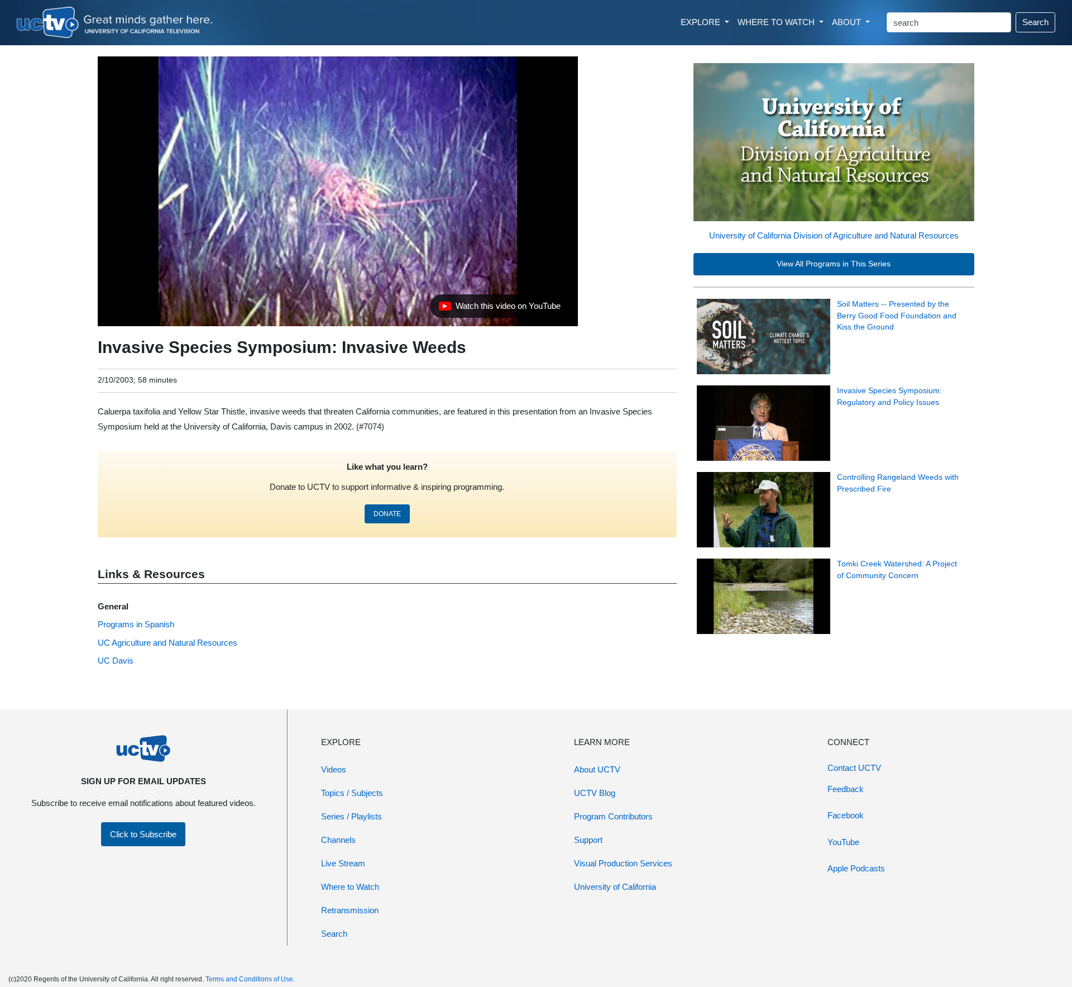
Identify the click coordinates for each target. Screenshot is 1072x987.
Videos (333, 769)
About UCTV (597, 769)
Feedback (845, 789)
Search (1035, 22)
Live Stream (343, 863)
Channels (338, 840)
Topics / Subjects (352, 793)
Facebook (845, 815)
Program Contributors (613, 816)
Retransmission (350, 910)
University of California (615, 886)
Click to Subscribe (143, 834)
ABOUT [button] (847, 22)
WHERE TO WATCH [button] (777, 22)
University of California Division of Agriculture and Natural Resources (834, 235)
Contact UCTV (854, 768)
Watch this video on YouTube (499, 309)
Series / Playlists (351, 816)
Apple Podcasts (856, 868)
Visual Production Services (623, 863)
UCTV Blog (594, 793)
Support (588, 840)
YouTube (843, 842)
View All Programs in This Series (834, 264)
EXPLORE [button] (701, 22)
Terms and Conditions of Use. (250, 979)
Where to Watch (350, 886)
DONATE (387, 514)
